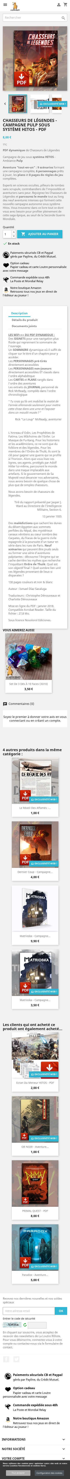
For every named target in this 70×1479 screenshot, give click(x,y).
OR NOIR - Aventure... (35, 1147)
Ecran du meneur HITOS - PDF (35, 1082)
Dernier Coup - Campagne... (35, 872)
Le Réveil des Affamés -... (35, 808)
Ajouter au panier (39, 234)
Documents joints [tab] (24, 326)
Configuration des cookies (49, 1473)
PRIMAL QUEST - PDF (35, 1211)
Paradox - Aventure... (35, 1275)
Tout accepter (18, 1472)
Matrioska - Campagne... (35, 936)
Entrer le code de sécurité (19, 1318)
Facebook (6, 1359)
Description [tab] (19, 313)
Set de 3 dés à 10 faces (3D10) (28, 684)
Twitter (16, 1359)
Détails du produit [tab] (25, 320)
